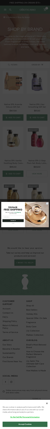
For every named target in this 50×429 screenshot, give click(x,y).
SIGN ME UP (13, 220)
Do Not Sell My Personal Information (25, 417)
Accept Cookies (25, 424)
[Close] (47, 403)
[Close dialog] (47, 203)
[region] (25, 414)
